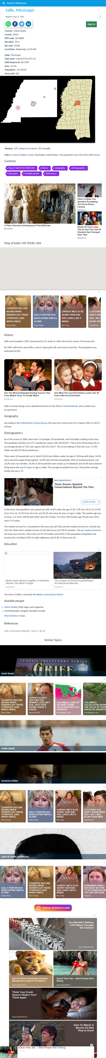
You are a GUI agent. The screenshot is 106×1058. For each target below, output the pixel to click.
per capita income (89, 530)
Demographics (78, 168)
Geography (60, 168)
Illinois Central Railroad (67, 406)
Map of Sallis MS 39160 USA (21, 168)
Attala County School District (49, 594)
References (51, 173)
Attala (15, 34)
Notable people (32, 173)
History (44, 168)
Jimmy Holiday (11, 607)
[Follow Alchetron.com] (53, 912)
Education (13, 173)
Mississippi (16, 55)
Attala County (27, 155)
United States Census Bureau (33, 423)
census (97, 155)
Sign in (91, 24)
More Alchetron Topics (14, 616)
